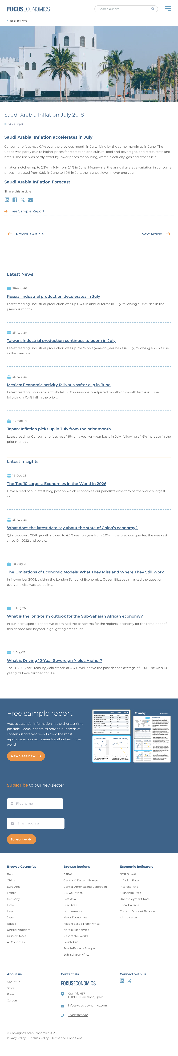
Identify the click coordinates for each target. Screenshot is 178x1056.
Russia (11, 923)
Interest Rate (129, 886)
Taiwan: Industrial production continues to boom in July (61, 340)
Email (11, 815)
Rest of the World (75, 936)
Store (10, 988)
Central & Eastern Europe (81, 880)
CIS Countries (73, 892)
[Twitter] (129, 981)
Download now (23, 756)
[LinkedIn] (122, 981)
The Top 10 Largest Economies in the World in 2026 (56, 484)
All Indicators (129, 917)
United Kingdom (18, 929)
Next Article (151, 234)
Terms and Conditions (67, 1038)
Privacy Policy (16, 1038)
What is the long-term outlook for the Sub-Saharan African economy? (75, 616)
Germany (13, 899)
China (11, 880)
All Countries (16, 942)
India (10, 905)
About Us (13, 982)
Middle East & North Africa (81, 923)
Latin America (73, 911)
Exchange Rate (130, 892)
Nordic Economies (76, 929)
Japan (11, 917)
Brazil (10, 874)
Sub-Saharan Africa (76, 954)
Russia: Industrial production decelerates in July (53, 296)
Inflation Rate (129, 880)
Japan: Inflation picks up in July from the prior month (59, 429)
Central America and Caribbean (85, 886)
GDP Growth (128, 874)
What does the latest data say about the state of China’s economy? (72, 528)
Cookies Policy (39, 1038)
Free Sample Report (27, 211)
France (11, 892)
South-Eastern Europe (79, 948)
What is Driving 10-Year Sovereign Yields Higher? (54, 660)
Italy (10, 911)
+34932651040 (78, 1015)
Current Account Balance (137, 911)
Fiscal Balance (129, 905)
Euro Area (14, 886)
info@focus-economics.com (87, 1005)
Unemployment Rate (135, 899)
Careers (12, 1000)
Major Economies (75, 917)
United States (16, 936)
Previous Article (30, 234)
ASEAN (68, 874)
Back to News (18, 20)
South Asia (70, 942)
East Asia (69, 899)
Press (10, 994)
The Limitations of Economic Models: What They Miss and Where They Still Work (85, 572)
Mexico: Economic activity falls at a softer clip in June (59, 385)
